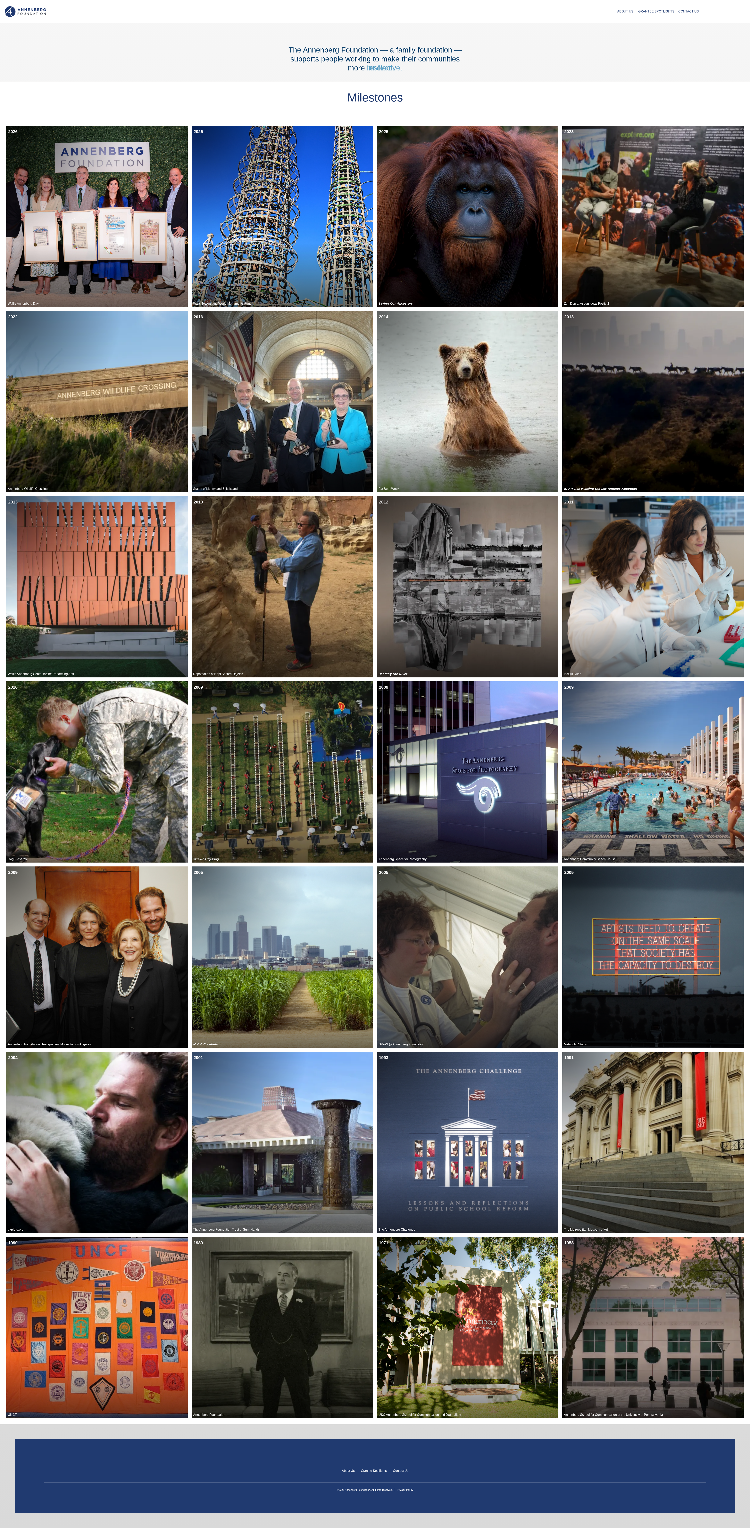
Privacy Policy (405, 1489)
